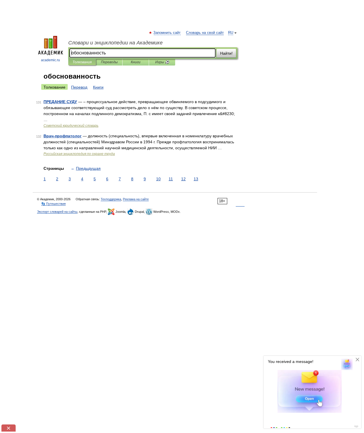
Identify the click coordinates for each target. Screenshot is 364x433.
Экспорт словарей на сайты (57, 211)
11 (171, 179)
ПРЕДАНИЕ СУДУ (60, 101)
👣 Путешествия (53, 203)
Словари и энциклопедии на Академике (115, 43)
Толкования (82, 62)
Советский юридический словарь (71, 126)
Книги (135, 62)
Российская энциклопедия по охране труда (79, 154)
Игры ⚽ (162, 62)
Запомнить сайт (167, 33)
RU (230, 33)
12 (183, 179)
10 (158, 179)
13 (196, 179)
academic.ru (50, 60)
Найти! (226, 53)
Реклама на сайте (136, 199)
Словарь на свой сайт (205, 33)
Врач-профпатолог (63, 136)
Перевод (79, 87)
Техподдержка (111, 199)
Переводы (109, 62)
